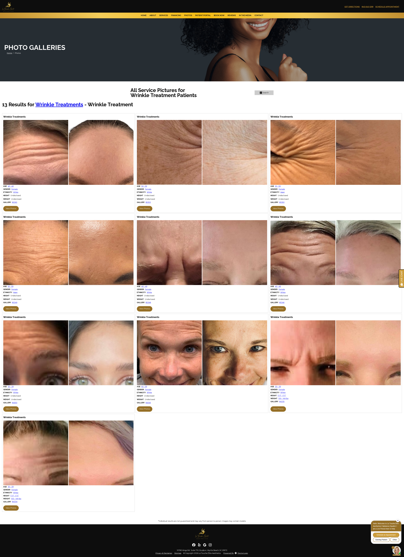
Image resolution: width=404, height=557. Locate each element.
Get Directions (352, 7)
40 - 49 (11, 186)
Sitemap (177, 553)
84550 (14, 403)
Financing (176, 15)
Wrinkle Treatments (59, 104)
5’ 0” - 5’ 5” (282, 396)
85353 (148, 202)
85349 (14, 303)
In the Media (245, 15)
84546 (148, 403)
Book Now (219, 15)
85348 (148, 303)
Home (143, 15)
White (15, 192)
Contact (258, 15)
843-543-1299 (367, 7)
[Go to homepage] (170, 7)
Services (163, 15)
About (153, 15)
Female (14, 189)
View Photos (11, 209)
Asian (282, 192)
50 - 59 (144, 186)
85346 (281, 303)
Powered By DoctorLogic (235, 553)
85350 (281, 202)
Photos (188, 15)
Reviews (232, 15)
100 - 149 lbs (283, 399)
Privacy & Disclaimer (163, 553)
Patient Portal (203, 15)
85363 (14, 202)
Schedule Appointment (387, 7)
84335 (281, 402)
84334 (14, 502)
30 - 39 (11, 387)
